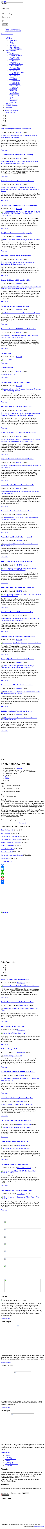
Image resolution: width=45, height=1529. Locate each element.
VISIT (12, 97)
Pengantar (13, 40)
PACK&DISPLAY (15, 85)
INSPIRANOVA (15, 82)
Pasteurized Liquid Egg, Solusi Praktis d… (16, 1164)
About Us (9, 39)
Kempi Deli (13, 102)
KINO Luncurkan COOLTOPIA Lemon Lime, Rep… (18, 587)
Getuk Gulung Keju (7, 830)
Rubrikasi (18, 768)
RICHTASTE (14, 87)
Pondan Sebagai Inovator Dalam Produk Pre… (17, 1002)
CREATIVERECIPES (16, 65)
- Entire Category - (7, 861)
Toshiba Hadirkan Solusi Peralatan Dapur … (16, 382)
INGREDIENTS (15, 80)
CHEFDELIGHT (15, 67)
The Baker (13, 100)
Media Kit (9, 107)
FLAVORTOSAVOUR (17, 72)
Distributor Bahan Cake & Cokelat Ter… (15, 979)
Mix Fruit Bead (6, 833)
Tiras (11, 42)
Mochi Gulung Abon (7, 849)
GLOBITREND (15, 77)
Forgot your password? (12, 29)
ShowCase (13, 90)
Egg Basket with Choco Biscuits (11, 839)
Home (8, 37)
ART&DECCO (14, 54)
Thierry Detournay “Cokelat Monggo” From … (17, 1190)
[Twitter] (22, 868)
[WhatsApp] (22, 872)
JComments (22, 823)
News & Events (11, 50)
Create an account (7, 34)
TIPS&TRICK (14, 94)
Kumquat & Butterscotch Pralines (12, 855)
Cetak (7, 777)
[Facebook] (22, 865)
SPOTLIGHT (14, 92)
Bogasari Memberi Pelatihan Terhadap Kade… (17, 459)
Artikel (8, 52)
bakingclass (21, 983)
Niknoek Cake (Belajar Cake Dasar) (13, 1026)
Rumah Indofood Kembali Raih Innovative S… (17, 537)
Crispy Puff (4, 858)
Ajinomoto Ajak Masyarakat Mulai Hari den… (16, 255)
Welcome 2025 (6, 353)
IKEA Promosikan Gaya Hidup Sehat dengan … (17, 561)
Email (7, 778)
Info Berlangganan (16, 49)
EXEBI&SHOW (15, 69)
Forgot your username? (13, 31)
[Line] (22, 875)
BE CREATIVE (14, 60)
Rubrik (12, 44)
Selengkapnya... (6, 1318)
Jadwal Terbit (14, 47)
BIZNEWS (13, 89)
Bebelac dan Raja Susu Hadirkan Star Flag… (16, 511)
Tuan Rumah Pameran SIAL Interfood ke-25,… (17, 612)
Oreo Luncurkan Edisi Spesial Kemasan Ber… (17, 685)
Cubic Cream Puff (7, 852)
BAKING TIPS (14, 57)
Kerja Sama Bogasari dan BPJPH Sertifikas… (17, 128)
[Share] (22, 882)
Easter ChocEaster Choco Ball (11, 842)
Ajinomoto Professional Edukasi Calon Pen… (17, 407)
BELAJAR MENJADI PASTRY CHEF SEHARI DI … (18, 1072)
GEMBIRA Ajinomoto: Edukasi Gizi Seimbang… (17, 154)
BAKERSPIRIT (15, 59)
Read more (4, 150)
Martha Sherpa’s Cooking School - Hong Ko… (17, 1098)
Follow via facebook (11, 110)
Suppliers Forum (22, 1005)
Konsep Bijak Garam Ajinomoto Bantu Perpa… (17, 659)
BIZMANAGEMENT (16, 64)
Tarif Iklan (13, 45)
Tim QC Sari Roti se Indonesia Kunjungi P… (16, 233)
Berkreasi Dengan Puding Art (11, 1049)
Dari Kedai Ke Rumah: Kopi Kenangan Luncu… (17, 181)
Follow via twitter (10, 112)
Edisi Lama (9, 104)
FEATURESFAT (15, 74)
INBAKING (13, 79)
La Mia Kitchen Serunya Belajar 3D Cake (15, 1141)
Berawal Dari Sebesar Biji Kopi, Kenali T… (16, 280)
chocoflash (20, 1075)
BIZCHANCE (14, 62)
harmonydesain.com (39, 1526)
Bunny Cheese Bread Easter (10, 836)
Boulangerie (14, 99)
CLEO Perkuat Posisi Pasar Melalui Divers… (16, 711)
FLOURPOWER (15, 75)
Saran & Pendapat (12, 105)
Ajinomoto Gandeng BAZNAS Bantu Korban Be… (18, 329)
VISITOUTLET (15, 95)
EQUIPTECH (14, 70)
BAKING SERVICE (16, 55)
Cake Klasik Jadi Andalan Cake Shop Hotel (16, 1120)
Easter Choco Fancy (7, 845)
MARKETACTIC (15, 84)
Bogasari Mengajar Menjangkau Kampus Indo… (18, 636)
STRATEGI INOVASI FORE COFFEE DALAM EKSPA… (19, 433)
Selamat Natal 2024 (7, 367)
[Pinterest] (22, 878)
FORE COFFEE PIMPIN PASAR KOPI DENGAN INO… (19, 205)
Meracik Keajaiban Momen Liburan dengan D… (17, 485)
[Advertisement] (14, 746)
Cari (2, 3)
